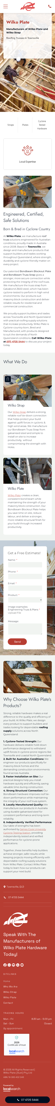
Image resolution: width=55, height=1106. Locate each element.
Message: (13, 621)
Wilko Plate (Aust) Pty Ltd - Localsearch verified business (16, 1044)
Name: (12, 560)
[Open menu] (5, 6)
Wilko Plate (14, 495)
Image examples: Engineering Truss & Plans (23, 608)
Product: (13, 595)
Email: (11, 583)
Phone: (12, 571)
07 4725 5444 (16, 897)
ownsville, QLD (16, 886)
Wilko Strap (19, 412)
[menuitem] (27, 981)
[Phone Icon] (50, 7)
